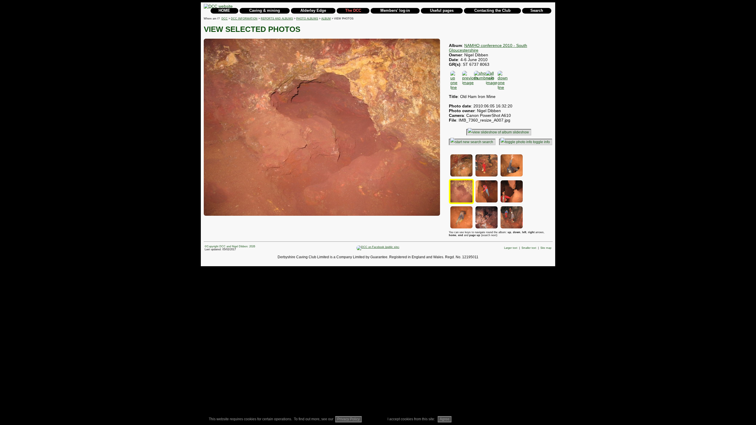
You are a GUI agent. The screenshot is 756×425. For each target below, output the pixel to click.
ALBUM (326, 18)
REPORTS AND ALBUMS (277, 18)
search (487, 142)
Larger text (510, 247)
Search (536, 10)
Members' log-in (395, 10)
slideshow (521, 132)
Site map (545, 247)
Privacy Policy (348, 419)
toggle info (541, 142)
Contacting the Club (492, 10)
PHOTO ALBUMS (307, 18)
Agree (444, 419)
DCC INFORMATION (244, 18)
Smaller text (529, 247)
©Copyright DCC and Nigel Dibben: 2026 (230, 246)
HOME (224, 10)
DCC (224, 18)
